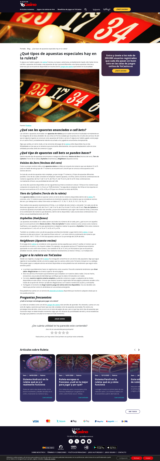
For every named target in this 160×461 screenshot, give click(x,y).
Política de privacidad (77, 452)
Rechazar (136, 458)
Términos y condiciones (56, 452)
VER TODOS (133, 412)
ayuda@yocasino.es (86, 436)
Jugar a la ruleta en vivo (46, 9)
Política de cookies (49, 459)
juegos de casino (67, 67)
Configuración (123, 458)
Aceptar (148, 458)
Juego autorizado (95, 452)
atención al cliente (56, 291)
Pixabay (28, 125)
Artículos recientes (27, 9)
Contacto (122, 452)
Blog (28, 49)
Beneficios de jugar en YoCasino (69, 9)
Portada (23, 49)
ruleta (44, 62)
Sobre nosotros (38, 452)
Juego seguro (110, 452)
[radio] (52, 333)
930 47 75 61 (73, 436)
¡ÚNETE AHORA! (122, 9)
